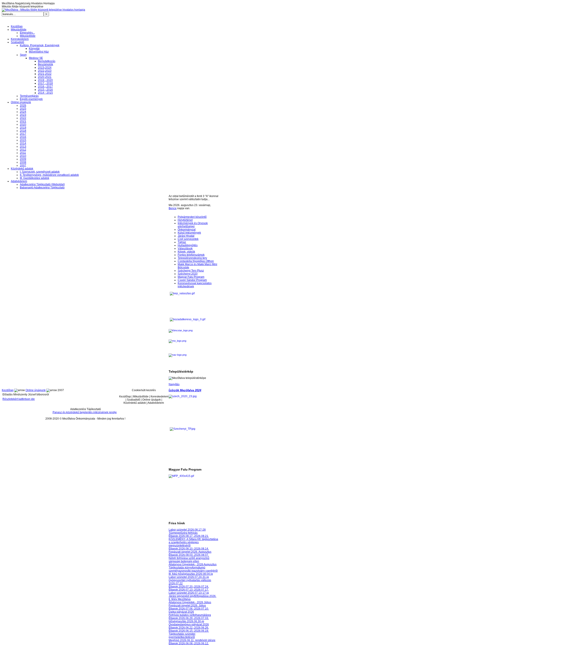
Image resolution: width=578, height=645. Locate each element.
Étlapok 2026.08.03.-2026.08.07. (189, 555)
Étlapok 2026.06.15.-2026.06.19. (189, 630)
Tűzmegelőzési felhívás (183, 532)
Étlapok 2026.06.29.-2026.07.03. (189, 618)
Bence (173, 208)
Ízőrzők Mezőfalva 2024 (185, 390)
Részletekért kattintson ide (18, 399)
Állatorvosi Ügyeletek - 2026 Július (190, 602)
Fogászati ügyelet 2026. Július (187, 605)
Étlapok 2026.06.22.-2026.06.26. (189, 627)
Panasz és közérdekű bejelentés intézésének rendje (85, 412)
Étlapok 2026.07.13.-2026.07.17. (189, 589)
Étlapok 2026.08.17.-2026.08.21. (189, 536)
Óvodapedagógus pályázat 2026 (189, 624)
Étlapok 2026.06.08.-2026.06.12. (189, 643)
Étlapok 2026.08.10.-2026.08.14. (189, 548)
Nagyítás (174, 384)
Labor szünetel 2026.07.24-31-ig (189, 577)
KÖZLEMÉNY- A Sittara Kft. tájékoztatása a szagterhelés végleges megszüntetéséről (193, 542)
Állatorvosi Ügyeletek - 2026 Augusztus (193, 564)
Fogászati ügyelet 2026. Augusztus (190, 551)
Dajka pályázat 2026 (181, 611)
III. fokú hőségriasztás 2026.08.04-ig (191, 573)
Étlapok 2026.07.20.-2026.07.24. (189, 586)
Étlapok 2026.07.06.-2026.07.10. (189, 608)
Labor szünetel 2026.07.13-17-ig (189, 592)
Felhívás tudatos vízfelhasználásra (190, 615)
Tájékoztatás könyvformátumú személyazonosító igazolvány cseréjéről (193, 569)
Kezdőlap (8, 390)
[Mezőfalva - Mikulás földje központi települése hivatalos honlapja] (43, 9)
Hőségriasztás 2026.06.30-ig (186, 621)
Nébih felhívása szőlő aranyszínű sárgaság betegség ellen (189, 560)
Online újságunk (36, 390)
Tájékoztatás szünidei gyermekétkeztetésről (182, 635)
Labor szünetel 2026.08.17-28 (187, 529)
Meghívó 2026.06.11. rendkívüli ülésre (192, 640)
